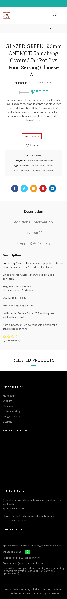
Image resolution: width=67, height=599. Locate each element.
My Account (9, 395)
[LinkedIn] (52, 188)
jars (15, 170)
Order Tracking (11, 411)
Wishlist (7, 400)
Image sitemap (11, 416)
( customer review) (40, 82)
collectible (38, 165)
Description (33, 211)
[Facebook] (14, 188)
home (49, 165)
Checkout (8, 406)
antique (24, 165)
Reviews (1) (33, 233)
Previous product (52, 28)
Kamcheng (9, 263)
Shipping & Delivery (33, 243)
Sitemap (7, 421)
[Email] (33, 188)
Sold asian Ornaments (40, 160)
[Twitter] (24, 188)
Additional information (33, 222)
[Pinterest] (43, 188)
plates (36, 170)
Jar (27, 263)
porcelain (48, 170)
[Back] (5, 28)
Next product (61, 28)
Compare (35, 145)
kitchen (25, 170)
